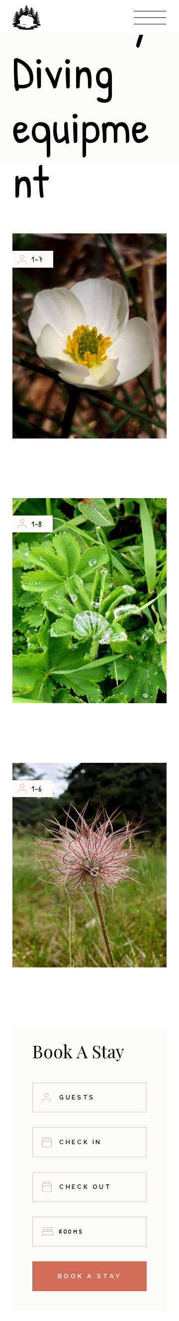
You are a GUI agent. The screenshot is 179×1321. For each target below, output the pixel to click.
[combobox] (89, 1232)
